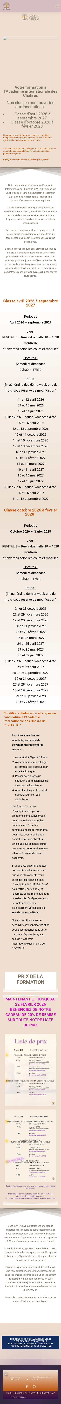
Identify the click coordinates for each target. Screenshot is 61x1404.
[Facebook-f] (27, 1386)
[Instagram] (34, 1386)
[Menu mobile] (56, 6)
